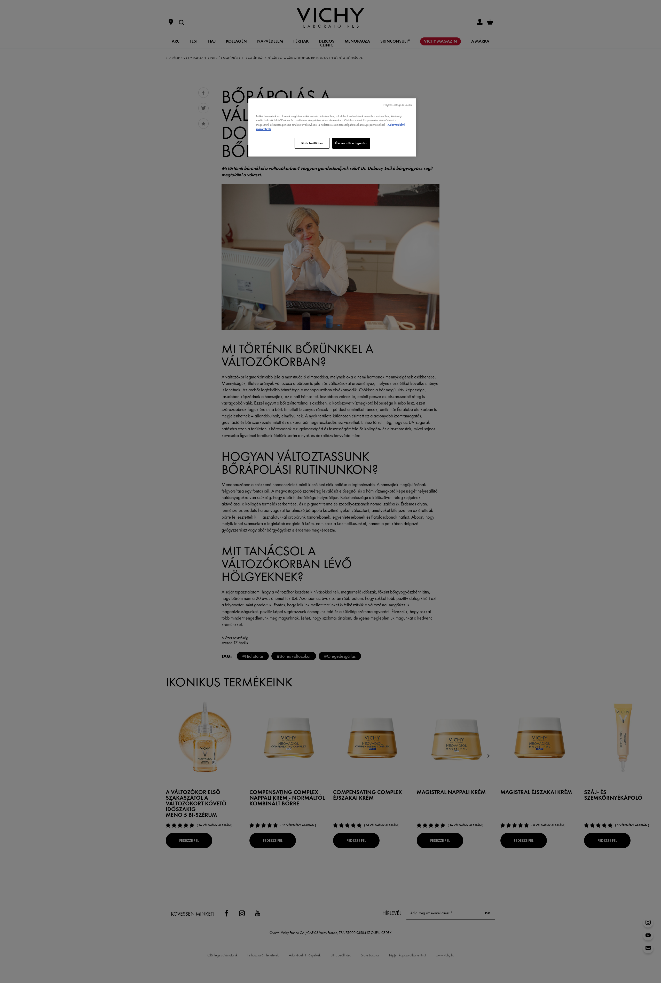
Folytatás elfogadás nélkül (397, 105)
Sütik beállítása (312, 143)
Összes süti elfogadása (351, 143)
